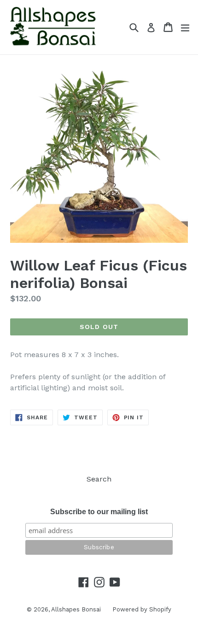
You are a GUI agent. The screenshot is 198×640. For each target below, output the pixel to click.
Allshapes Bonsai (76, 609)
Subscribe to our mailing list (99, 512)
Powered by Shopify (141, 609)
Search (99, 479)
